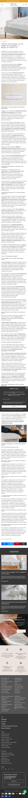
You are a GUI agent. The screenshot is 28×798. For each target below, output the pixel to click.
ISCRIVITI (14, 406)
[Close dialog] (27, 388)
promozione (15, 409)
